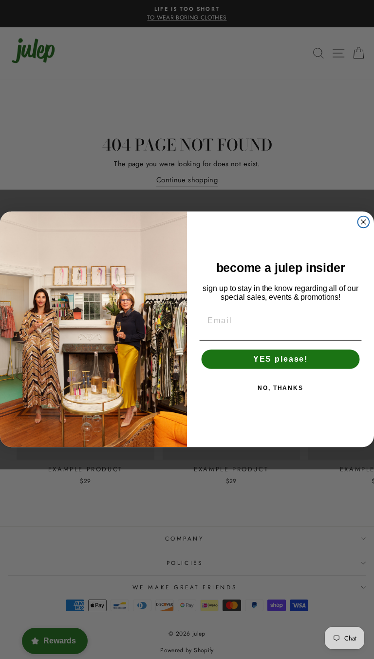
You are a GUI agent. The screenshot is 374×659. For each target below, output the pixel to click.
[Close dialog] (364, 222)
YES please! (280, 359)
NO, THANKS (280, 388)
